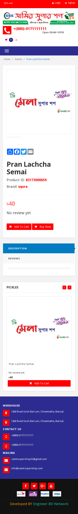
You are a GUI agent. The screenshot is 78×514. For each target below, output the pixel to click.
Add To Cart (21, 226)
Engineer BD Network (50, 503)
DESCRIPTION (17, 248)
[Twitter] (34, 486)
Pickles (12, 287)
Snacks (18, 59)
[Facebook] (25, 486)
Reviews (14, 258)
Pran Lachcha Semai (21, 364)
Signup (71, 2)
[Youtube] (51, 486)
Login (58, 2)
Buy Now (45, 226)
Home (7, 59)
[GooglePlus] (42, 486)
